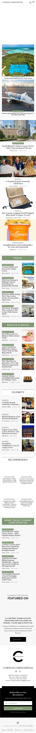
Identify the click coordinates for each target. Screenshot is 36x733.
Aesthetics (9, 217)
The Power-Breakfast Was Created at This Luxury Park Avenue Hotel (10, 311)
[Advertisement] (18, 24)
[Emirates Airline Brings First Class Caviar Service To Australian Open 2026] (18, 96)
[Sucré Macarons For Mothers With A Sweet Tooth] (28, 336)
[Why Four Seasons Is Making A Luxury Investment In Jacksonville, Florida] (28, 283)
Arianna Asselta (6, 369)
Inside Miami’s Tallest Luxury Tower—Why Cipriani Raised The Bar (18, 147)
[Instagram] (16, 672)
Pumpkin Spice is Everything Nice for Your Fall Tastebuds (18, 246)
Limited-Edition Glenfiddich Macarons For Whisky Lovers (10, 378)
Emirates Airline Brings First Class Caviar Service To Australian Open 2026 (18, 114)
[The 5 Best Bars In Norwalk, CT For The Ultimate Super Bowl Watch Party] (28, 364)
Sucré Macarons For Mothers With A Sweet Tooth (10, 336)
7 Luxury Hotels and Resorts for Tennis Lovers (18, 78)
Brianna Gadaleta (13, 186)
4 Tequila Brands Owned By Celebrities (18, 182)
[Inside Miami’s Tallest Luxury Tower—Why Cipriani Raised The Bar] (18, 130)
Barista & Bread (18, 242)
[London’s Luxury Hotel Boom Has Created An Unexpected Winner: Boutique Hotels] (26, 470)
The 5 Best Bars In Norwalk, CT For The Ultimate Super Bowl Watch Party (10, 364)
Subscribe (18, 708)
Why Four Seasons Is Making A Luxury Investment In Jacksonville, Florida (10, 283)
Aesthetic (18, 210)
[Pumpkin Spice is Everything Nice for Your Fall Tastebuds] (18, 230)
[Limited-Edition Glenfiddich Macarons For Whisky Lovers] (28, 378)
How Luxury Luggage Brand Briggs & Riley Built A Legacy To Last (18, 214)
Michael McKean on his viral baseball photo (11, 417)
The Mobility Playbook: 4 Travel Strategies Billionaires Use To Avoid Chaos (26, 503)
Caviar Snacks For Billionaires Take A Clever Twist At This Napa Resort (10, 350)
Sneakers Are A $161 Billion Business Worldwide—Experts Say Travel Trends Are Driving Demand (9, 504)
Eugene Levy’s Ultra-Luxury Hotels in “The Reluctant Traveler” (10, 431)
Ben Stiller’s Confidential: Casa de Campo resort (10, 445)
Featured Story (18, 76)
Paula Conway (13, 150)
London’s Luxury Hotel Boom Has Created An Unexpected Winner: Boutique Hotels (26, 481)
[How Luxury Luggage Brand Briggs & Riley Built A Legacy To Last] (18, 198)
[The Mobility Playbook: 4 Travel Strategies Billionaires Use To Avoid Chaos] (26, 492)
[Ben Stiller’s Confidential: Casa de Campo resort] (28, 445)
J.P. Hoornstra (5, 421)
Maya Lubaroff (6, 273)
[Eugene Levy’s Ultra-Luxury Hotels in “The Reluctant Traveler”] (28, 431)
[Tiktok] (20, 672)
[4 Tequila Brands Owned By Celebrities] (18, 166)
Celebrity (18, 179)
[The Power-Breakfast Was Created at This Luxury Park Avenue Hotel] (28, 311)
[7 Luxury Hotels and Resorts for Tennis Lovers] (18, 60)
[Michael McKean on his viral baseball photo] (28, 417)
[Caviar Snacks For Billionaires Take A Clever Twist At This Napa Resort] (28, 350)
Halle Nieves (13, 249)
